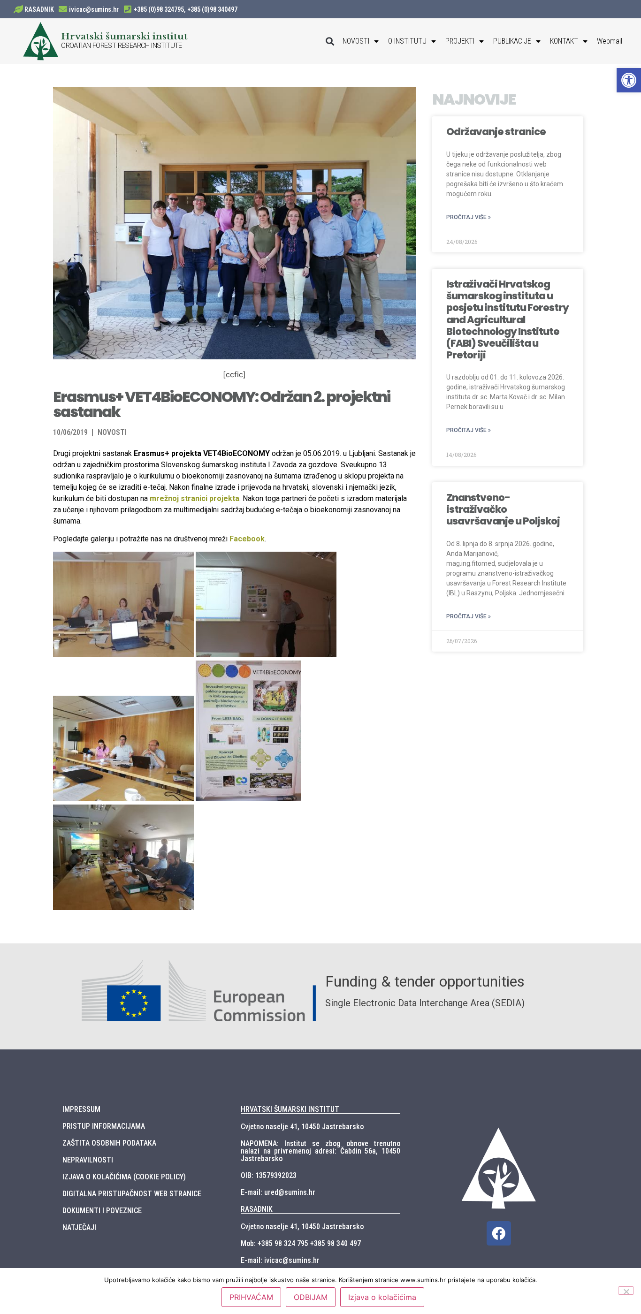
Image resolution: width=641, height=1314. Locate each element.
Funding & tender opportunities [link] (425, 981)
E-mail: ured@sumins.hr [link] (278, 1192)
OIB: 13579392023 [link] (269, 1175)
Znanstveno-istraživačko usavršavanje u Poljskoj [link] (503, 509)
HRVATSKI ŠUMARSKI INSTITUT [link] (290, 1109)
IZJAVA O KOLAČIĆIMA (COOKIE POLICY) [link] (124, 1176)
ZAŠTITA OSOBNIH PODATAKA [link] (109, 1143)
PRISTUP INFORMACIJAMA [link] (103, 1126)
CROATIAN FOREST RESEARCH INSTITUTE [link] (121, 45)
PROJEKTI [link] (459, 41)
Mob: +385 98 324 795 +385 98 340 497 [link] (301, 1243)
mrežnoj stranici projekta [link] (194, 498)
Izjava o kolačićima (382, 1297)
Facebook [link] (247, 538)
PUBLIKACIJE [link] (512, 41)
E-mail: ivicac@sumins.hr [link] (280, 1260)
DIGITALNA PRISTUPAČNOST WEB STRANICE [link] (131, 1193)
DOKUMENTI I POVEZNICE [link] (102, 1210)
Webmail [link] (609, 41)
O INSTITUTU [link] (407, 41)
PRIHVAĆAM (251, 1297)
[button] (330, 41)
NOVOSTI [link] (356, 41)
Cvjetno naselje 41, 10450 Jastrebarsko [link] (302, 1126)
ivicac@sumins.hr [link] (94, 9)
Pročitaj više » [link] (468, 217)
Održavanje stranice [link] (496, 131)
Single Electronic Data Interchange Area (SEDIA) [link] (425, 1003)
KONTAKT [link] (564, 41)
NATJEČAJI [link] (79, 1227)
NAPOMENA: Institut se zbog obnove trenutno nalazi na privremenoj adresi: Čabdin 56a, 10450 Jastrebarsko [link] (320, 1151)
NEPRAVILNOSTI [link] (87, 1159)
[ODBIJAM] (626, 1290)
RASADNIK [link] (39, 9)
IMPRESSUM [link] (81, 1109)
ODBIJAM (311, 1297)
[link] (629, 80)
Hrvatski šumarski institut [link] (124, 36)
